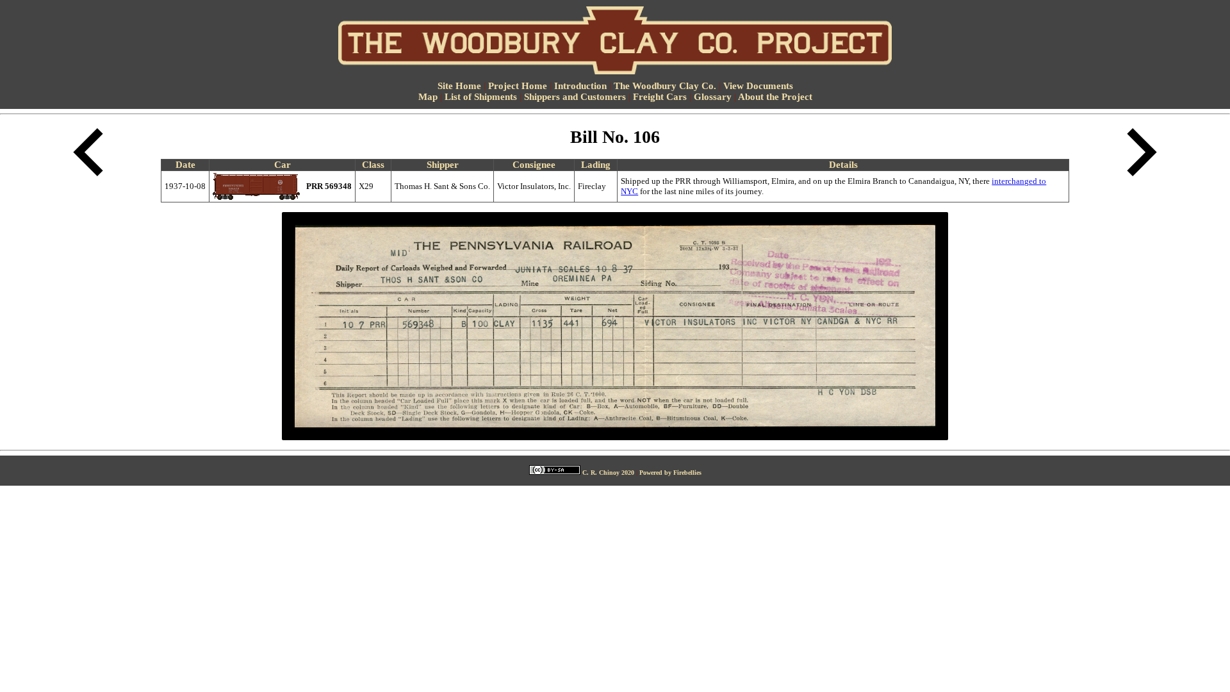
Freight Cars (660, 97)
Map (428, 97)
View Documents (758, 86)
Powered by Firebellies (670, 472)
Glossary (713, 97)
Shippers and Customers (575, 97)
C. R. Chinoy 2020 (608, 472)
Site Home (459, 86)
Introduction (580, 86)
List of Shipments (481, 97)
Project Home (517, 86)
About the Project (775, 97)
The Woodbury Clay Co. (665, 86)
